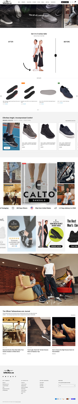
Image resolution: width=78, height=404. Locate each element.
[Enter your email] (74, 385)
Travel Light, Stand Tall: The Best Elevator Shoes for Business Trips (37, 350)
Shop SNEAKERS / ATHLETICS (70, 120)
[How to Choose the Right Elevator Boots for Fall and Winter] (63, 331)
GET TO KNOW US (6, 380)
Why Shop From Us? (6, 384)
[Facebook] (4, 376)
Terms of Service (23, 390)
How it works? (42, 382)
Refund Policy (23, 388)
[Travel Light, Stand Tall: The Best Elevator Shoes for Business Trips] (39, 331)
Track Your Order (23, 384)
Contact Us (23, 382)
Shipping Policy (23, 385)
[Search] (73, 2)
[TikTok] (16, 376)
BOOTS (16, 120)
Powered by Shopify (18, 401)
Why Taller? (41, 385)
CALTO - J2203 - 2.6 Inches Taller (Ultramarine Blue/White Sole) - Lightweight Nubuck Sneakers (65, 144)
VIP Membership (5, 390)
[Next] (77, 96)
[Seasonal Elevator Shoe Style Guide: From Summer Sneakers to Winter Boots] (14, 331)
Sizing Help (41, 384)
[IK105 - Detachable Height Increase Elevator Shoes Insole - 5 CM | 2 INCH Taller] (12, 91)
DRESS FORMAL (27, 120)
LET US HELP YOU (24, 380)
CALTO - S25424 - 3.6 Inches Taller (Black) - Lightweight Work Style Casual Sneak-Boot (48, 144)
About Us (4, 382)
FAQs (3, 387)
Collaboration (42, 387)
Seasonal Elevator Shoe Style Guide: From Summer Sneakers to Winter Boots (13, 350)
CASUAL (20, 120)
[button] (34, 18)
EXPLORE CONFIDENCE (44, 380)
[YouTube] (11, 376)
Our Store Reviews (5, 385)
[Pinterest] (14, 376)
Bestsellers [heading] (39, 78)
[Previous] (1, 96)
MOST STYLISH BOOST (12, 164)
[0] (74, 2)
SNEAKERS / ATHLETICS (8, 120)
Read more (4, 353)
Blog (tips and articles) (6, 388)
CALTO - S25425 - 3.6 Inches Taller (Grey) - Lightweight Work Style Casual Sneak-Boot (29, 144)
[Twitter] (6, 376)
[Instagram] (9, 376)
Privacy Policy (23, 391)
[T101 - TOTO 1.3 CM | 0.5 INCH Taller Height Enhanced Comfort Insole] (48, 91)
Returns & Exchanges (24, 387)
